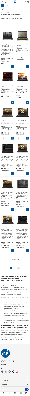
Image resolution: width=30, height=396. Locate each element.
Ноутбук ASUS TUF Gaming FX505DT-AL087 (22, 85)
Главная (3, 13)
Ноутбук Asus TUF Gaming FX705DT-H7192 (22, 157)
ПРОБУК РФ (10, 13)
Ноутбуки (3, 9)
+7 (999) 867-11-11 (7, 361)
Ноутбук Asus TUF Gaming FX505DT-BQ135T (7, 192)
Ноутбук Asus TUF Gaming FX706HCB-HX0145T (22, 192)
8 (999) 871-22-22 (7, 364)
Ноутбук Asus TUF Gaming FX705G (7, 85)
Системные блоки (18, 9)
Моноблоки (9, 9)
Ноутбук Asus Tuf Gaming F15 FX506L (7, 121)
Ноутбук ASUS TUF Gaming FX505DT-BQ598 (22, 121)
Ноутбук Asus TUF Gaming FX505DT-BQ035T (7, 157)
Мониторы (26, 9)
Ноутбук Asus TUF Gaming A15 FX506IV (22, 44)
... (16, 13)
